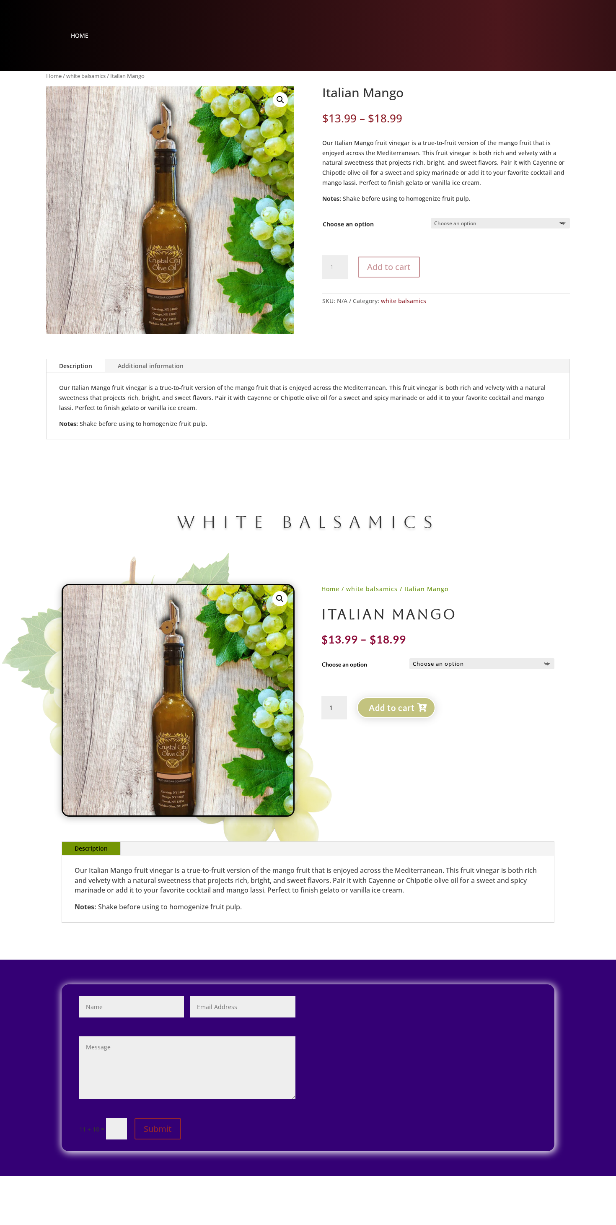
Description (75, 366)
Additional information (151, 366)
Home (54, 76)
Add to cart (389, 267)
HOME (79, 36)
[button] (280, 99)
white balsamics (86, 76)
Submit (158, 1128)
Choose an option (348, 224)
